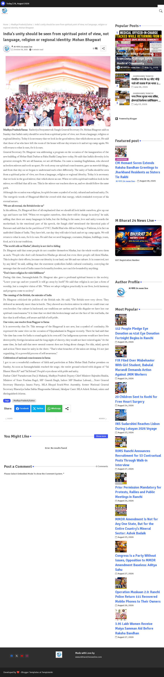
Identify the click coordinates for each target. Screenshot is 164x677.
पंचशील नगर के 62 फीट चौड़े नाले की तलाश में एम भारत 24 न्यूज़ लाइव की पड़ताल (145, 81)
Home (5, 24)
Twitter (40, 408)
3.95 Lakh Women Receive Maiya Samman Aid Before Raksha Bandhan (134, 628)
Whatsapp (56, 408)
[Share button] (67, 408)
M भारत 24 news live (125, 181)
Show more (101, 436)
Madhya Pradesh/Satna (21, 24)
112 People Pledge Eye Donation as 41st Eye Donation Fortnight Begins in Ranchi (137, 333)
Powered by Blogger (128, 118)
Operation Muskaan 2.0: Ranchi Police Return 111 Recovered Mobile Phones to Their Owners (137, 597)
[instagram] (27, 656)
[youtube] (22, 656)
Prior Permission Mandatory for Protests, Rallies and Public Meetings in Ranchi (138, 492)
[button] (161, 11)
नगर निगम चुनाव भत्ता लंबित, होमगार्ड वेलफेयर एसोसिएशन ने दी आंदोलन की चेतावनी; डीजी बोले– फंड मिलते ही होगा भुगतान (146, 99)
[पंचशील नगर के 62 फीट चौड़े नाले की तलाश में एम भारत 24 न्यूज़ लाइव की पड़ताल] (122, 80)
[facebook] (12, 656)
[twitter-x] (17, 656)
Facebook (24, 408)
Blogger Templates (30, 672)
